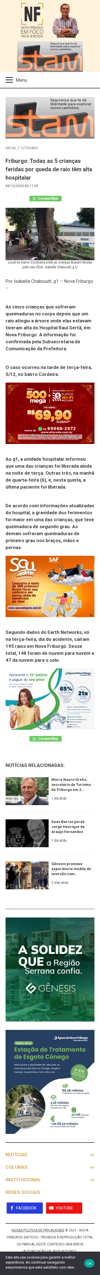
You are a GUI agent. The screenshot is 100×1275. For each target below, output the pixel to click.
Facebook (26, 1208)
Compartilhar (47, 199)
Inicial (11, 148)
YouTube (64, 1208)
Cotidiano (29, 148)
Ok (89, 1263)
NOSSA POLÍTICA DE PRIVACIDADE (38, 1230)
